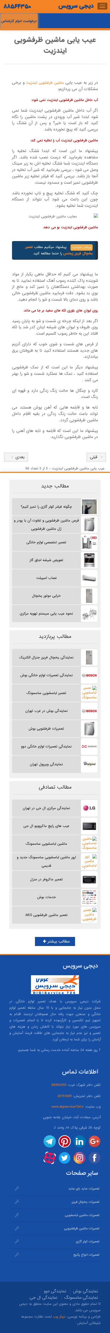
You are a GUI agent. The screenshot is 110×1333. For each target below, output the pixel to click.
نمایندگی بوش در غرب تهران (46, 710)
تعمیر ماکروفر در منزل (46, 879)
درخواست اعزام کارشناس (19, 21)
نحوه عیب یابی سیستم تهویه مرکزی (46, 613)
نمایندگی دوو (55, 1291)
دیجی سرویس (75, 6)
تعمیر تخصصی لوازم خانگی (46, 542)
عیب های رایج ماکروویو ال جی (46, 826)
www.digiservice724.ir (68, 1106)
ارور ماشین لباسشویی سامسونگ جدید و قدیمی (46, 861)
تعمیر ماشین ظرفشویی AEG (46, 915)
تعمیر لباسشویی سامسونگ (46, 693)
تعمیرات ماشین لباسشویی (82, 1215)
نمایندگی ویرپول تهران (46, 764)
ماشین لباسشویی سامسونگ (46, 843)
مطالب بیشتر (58, 941)
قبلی (93, 457)
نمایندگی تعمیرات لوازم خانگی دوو (46, 746)
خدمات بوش (46, 897)
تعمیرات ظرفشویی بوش (46, 728)
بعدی (19, 457)
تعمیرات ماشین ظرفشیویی (81, 1228)
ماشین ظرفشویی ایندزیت (44, 82)
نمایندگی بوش (85, 1291)
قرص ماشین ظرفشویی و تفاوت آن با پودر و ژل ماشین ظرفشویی (46, 524)
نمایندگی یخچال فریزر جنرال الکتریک (46, 657)
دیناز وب (59, 1316)
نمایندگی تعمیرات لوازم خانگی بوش (46, 675)
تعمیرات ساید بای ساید (83, 1188)
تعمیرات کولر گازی (87, 1241)
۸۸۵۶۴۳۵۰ (17, 6)
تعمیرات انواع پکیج (86, 1254)
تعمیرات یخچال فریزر (85, 1202)
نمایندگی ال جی (43, 1297)
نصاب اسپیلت (46, 578)
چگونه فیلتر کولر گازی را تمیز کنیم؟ (46, 506)
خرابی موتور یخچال (46, 595)
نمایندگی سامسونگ (81, 1297)
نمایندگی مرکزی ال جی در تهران (46, 808)
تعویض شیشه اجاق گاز (46, 560)
